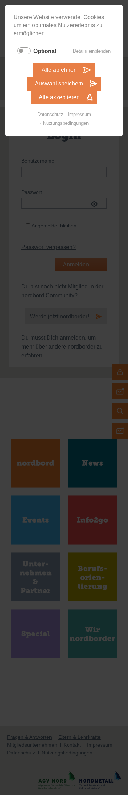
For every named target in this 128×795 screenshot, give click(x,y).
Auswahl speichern (59, 83)
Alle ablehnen (59, 70)
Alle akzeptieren (59, 97)
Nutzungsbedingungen (66, 123)
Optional (44, 51)
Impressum (79, 114)
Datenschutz (50, 114)
